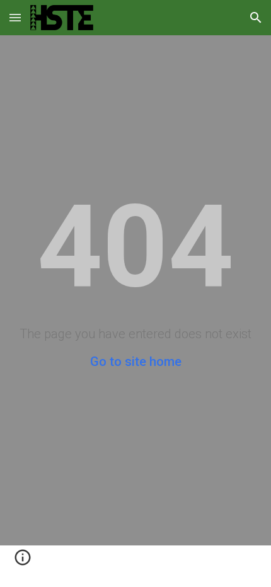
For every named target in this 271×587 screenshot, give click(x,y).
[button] (15, 17)
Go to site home (136, 361)
